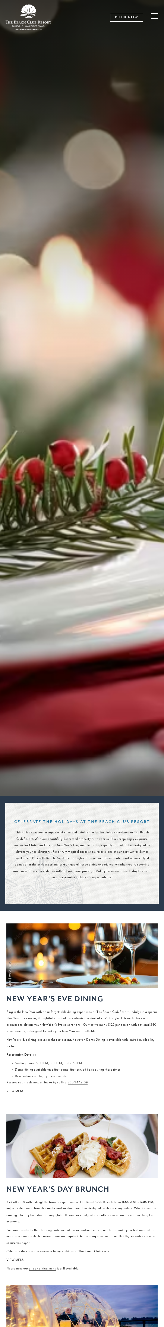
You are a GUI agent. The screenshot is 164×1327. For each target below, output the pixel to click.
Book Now (126, 17)
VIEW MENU (15, 1091)
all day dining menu (42, 1268)
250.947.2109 (78, 1082)
